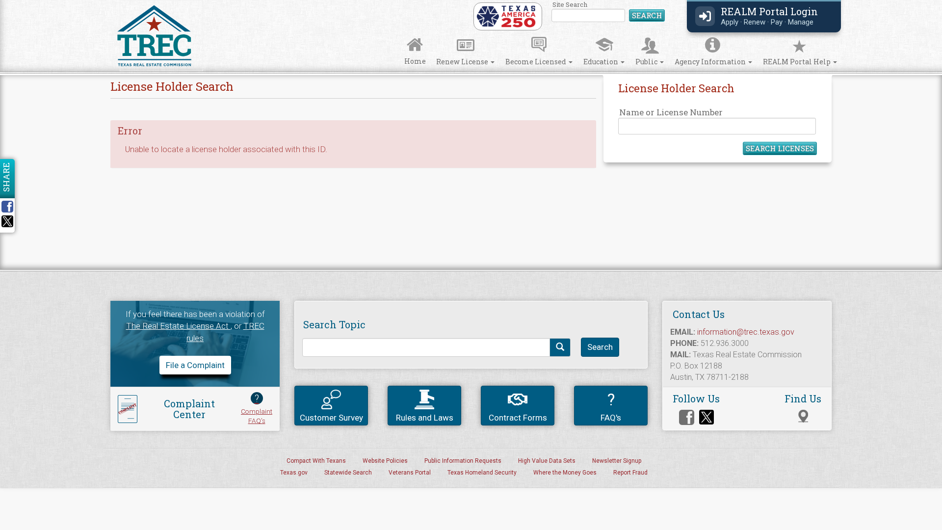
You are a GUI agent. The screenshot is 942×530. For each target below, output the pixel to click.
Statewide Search (348, 472)
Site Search (608, 12)
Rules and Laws (424, 418)
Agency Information (711, 61)
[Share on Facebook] (10, 206)
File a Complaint (195, 365)
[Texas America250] (506, 16)
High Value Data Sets (547, 460)
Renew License (463, 61)
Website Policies (385, 460)
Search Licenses (780, 148)
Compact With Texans (316, 460)
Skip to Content (16, 3)
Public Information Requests (462, 460)
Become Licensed (536, 61)
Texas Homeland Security (482, 472)
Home (415, 61)
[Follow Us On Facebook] (686, 417)
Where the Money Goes (565, 472)
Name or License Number (671, 112)
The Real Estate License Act (178, 326)
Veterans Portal (410, 472)
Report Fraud (630, 472)
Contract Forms (518, 418)
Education (601, 61)
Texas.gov (294, 472)
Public (647, 61)
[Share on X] (7, 224)
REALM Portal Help (797, 61)
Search (647, 15)
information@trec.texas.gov (745, 332)
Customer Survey (331, 418)
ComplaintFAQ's (256, 408)
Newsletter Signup (616, 460)
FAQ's (611, 406)
